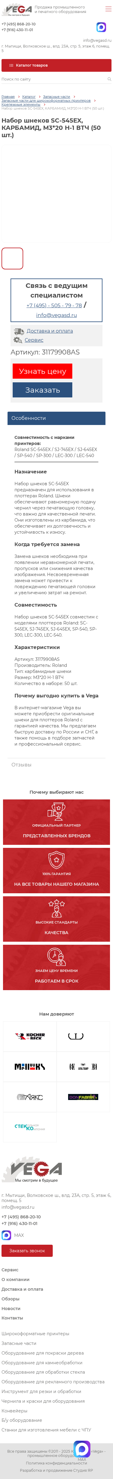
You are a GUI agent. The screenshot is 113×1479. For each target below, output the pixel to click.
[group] (56, 193)
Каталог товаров (32, 65)
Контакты (12, 1318)
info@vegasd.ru (97, 40)
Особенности (28, 418)
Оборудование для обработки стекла (43, 1372)
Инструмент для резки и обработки (41, 1391)
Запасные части (56, 97)
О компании (16, 1279)
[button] (109, 79)
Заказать (42, 389)
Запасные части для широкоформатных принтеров (46, 101)
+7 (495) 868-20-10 (19, 24)
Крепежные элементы (21, 105)
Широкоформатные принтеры (35, 1333)
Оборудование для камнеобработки (42, 1362)
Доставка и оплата (50, 331)
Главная (8, 97)
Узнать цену (42, 371)
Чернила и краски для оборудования (43, 1401)
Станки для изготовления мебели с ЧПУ (46, 1430)
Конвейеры (14, 1411)
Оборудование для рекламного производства (53, 1382)
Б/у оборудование (22, 1420)
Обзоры (11, 1299)
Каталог (29, 97)
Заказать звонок (27, 1250)
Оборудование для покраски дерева (43, 1353)
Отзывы (21, 765)
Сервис (34, 340)
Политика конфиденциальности (56, 1463)
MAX (19, 1235)
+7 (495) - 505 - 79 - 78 (54, 305)
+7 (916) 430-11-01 (17, 30)
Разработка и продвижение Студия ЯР (56, 1470)
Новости (11, 1308)
